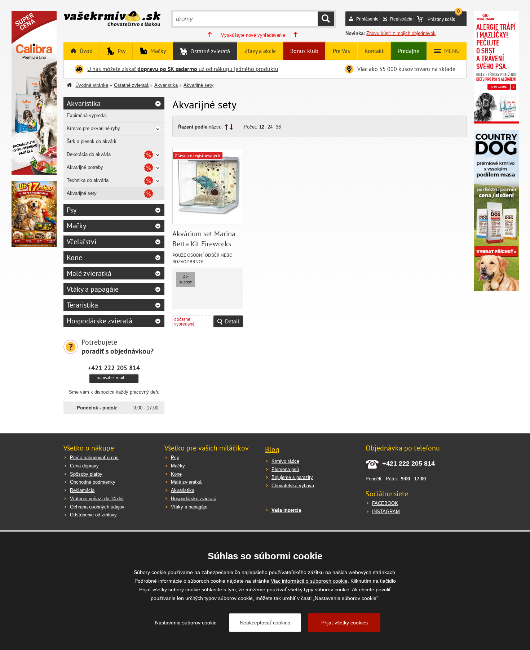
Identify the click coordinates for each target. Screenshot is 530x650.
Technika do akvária (88, 180)
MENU (451, 50)
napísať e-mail (110, 378)
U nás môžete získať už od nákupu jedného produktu (182, 68)
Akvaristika (166, 85)
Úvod (85, 50)
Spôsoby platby (86, 474)
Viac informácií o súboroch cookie (309, 581)
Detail (232, 321)
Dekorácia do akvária (89, 154)
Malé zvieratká (89, 273)
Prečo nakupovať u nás (94, 457)
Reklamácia (82, 490)
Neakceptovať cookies (265, 623)
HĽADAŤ (326, 19)
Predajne (408, 50)
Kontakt (374, 50)
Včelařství (81, 241)
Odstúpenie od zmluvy (93, 514)
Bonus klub (304, 50)
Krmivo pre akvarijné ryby (93, 128)
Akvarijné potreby (85, 167)
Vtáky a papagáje (93, 289)
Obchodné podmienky (92, 482)
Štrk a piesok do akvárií (91, 141)
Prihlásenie (367, 19)
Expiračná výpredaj (87, 115)
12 (261, 127)
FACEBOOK (385, 503)
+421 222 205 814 (114, 367)
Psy (120, 50)
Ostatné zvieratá (209, 51)
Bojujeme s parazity (292, 477)
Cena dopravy (84, 466)
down (231, 127)
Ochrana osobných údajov (97, 507)
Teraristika (82, 305)
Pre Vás (341, 50)
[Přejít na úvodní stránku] (112, 19)
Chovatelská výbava (292, 485)
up (226, 127)
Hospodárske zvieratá (99, 321)
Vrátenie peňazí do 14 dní (97, 498)
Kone (74, 257)
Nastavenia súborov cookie (186, 623)
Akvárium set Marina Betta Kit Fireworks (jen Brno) (203, 244)
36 (278, 127)
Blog (272, 449)
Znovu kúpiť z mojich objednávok (401, 33)
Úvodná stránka (91, 85)
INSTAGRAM (386, 511)
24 (270, 127)
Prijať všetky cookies (344, 623)
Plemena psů (285, 469)
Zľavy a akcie (260, 50)
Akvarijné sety (198, 85)
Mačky (157, 50)
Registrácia (401, 19)
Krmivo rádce (285, 461)
